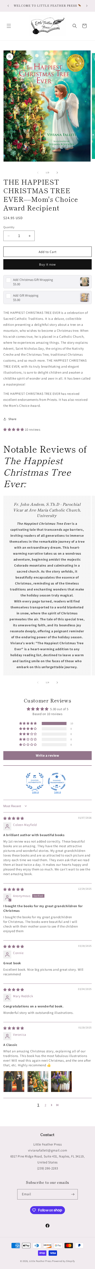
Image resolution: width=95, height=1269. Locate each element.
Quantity (8, 227)
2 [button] (45, 1105)
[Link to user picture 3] (61, 1081)
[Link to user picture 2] (37, 1081)
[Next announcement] (87, 6)
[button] (9, 26)
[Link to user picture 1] (14, 1081)
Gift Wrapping (25, 295)
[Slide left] (38, 172)
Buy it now (47, 264)
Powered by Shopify (63, 1261)
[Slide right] (57, 172)
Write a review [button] (47, 755)
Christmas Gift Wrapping (33, 279)
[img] (13, 818)
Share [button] (12, 419)
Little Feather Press (40, 1261)
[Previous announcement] (8, 6)
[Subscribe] (73, 1194)
